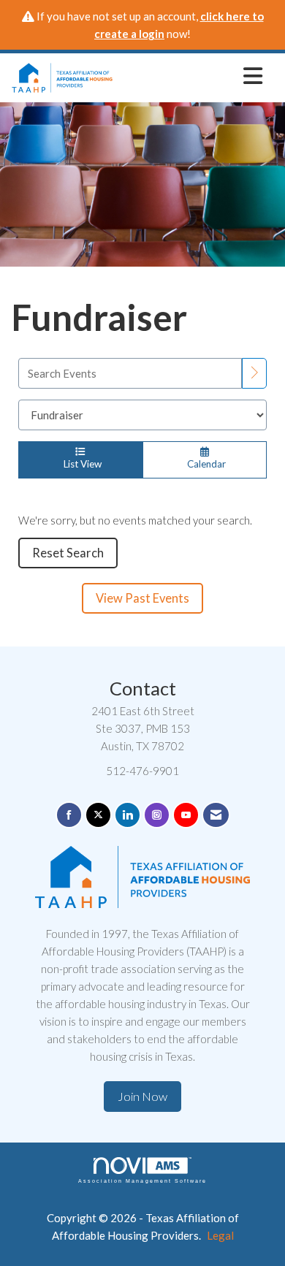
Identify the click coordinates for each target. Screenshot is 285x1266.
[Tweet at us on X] (98, 814)
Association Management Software (142, 1180)
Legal (220, 1235)
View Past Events (142, 598)
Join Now (142, 1096)
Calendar (204, 464)
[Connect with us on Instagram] (156, 814)
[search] (254, 373)
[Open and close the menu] (192, 75)
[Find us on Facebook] (69, 814)
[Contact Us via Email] (216, 814)
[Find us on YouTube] (186, 814)
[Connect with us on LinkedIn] (127, 814)
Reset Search (68, 553)
